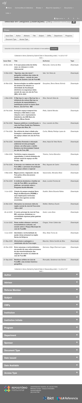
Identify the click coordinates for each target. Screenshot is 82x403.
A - (69, 18)
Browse (39, 8)
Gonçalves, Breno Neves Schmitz (54, 83)
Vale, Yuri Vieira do (49, 73)
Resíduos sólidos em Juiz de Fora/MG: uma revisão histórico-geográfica (26, 262)
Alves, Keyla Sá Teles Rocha (52, 142)
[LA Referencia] (67, 398)
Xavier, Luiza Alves (49, 212)
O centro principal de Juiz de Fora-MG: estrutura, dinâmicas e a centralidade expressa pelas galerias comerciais (27, 215)
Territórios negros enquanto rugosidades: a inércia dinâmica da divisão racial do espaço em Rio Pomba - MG (27, 157)
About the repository (53, 8)
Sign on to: (60, 18)
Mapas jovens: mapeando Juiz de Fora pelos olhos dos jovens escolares (26, 175)
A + (78, 18)
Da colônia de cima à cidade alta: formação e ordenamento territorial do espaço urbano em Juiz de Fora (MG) (27, 134)
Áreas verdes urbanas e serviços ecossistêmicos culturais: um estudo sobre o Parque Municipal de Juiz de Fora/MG (27, 225)
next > (41, 58)
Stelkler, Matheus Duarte (51, 204)
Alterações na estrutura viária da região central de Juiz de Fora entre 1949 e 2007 (27, 206)
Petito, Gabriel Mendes (50, 110)
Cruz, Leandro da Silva (50, 123)
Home (9, 8)
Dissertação (75, 65)
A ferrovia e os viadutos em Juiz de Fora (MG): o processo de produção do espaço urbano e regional (27, 166)
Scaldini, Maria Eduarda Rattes (53, 191)
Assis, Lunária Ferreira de (51, 181)
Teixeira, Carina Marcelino (51, 154)
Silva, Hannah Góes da (50, 98)
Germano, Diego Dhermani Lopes (54, 247)
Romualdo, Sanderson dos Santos (54, 260)
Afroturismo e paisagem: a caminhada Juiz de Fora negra (25, 242)
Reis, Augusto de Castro (51, 164)
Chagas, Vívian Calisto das (52, 222)
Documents (68, 8)
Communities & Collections (24, 8)
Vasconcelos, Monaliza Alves (52, 173)
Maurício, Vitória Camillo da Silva (54, 241)
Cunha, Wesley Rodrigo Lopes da (54, 131)
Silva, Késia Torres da (50, 233)
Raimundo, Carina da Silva (52, 65)
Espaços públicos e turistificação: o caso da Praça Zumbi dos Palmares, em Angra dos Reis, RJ (27, 125)
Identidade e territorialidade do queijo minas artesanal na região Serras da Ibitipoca (26, 235)
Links (8, 13)
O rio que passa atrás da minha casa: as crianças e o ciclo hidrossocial (25, 67)
